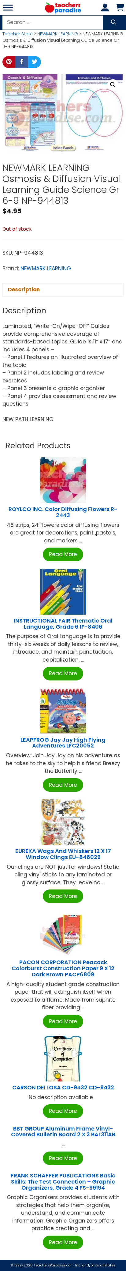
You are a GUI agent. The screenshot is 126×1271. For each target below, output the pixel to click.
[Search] (114, 22)
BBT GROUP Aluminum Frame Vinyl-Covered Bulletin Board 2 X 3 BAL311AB (63, 1131)
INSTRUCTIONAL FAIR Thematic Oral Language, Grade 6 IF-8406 (63, 623)
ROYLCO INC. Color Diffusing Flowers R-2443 (63, 512)
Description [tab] (24, 289)
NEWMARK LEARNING (57, 34)
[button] (112, 84)
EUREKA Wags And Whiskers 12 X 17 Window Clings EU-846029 (63, 854)
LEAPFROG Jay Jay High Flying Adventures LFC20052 (63, 743)
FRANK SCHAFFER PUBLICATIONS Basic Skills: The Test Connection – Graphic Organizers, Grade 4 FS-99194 (63, 1181)
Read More (63, 554)
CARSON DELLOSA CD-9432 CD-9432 (63, 1087)
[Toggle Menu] (8, 7)
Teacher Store (17, 34)
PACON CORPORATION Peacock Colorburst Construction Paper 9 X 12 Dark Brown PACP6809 (63, 968)
